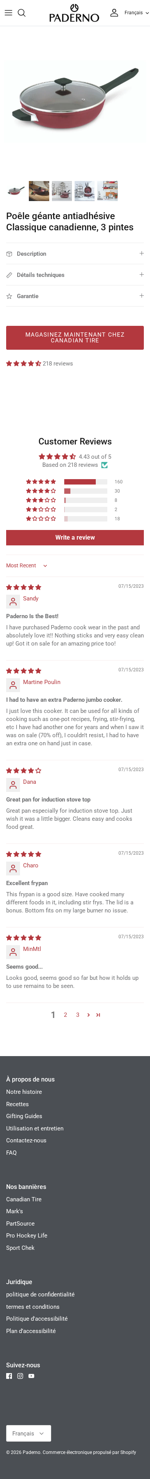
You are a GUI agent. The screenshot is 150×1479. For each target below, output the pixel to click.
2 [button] (65, 1014)
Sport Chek (20, 1247)
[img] (23, 587)
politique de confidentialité (40, 1294)
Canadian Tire (24, 1199)
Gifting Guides (24, 1116)
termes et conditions (33, 1306)
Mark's (14, 1211)
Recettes (17, 1104)
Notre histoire (24, 1091)
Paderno (31, 1452)
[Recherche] (25, 12)
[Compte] (112, 12)
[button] (24, 363)
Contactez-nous (26, 1140)
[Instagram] (20, 1376)
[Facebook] (9, 1376)
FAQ (11, 1152)
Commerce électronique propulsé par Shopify (89, 1452)
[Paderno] (74, 13)
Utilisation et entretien (34, 1128)
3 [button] (77, 1014)
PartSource (20, 1223)
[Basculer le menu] (8, 12)
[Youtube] (31, 1376)
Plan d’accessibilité (31, 1331)
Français (134, 12)
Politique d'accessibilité (37, 1318)
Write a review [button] (75, 537)
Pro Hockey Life (26, 1235)
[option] (75, 101)
